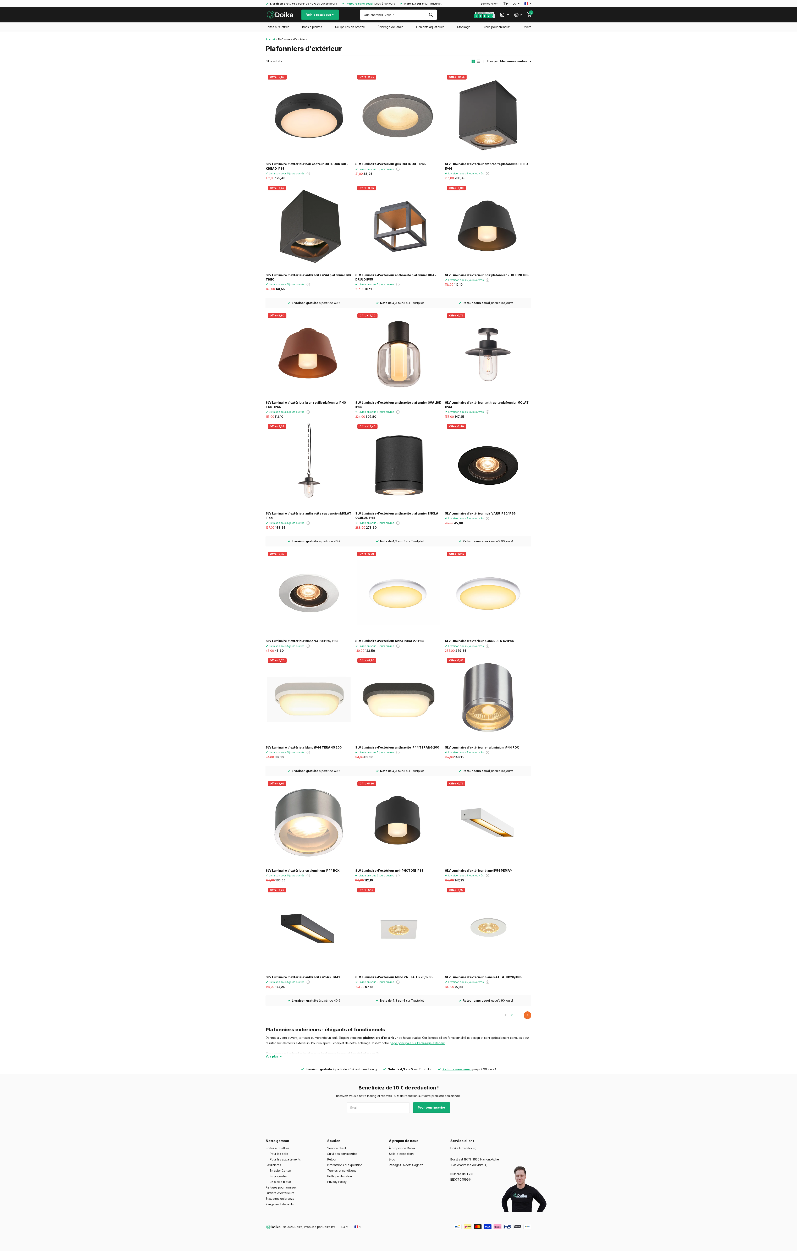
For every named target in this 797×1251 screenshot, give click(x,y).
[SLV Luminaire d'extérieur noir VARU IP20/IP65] (488, 465)
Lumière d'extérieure (280, 1193)
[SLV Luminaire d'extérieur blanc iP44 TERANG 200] (309, 699)
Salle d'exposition (401, 1153)
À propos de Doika (402, 1148)
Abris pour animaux (497, 27)
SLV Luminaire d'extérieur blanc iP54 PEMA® (478, 870)
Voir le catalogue (319, 14)
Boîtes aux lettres (277, 27)
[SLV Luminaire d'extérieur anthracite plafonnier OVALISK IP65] (398, 354)
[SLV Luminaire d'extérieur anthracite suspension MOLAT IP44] (309, 465)
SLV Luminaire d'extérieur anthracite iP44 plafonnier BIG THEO (308, 277)
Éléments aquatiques (430, 27)
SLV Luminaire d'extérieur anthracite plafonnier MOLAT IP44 (487, 405)
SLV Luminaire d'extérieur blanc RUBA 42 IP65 (479, 641)
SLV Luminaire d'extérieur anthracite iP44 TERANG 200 (397, 747)
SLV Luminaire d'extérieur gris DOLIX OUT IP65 (390, 164)
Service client (489, 3)
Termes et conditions (341, 1170)
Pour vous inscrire (432, 1107)
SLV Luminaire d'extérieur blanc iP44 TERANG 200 (304, 747)
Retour (331, 1159)
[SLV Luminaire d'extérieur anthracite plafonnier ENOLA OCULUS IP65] (398, 465)
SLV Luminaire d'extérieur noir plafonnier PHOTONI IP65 (487, 275)
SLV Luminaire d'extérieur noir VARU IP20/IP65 (480, 513)
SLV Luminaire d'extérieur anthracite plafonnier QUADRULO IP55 (395, 277)
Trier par (493, 61)
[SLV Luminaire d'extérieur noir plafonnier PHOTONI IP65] (488, 227)
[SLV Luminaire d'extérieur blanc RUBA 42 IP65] (488, 593)
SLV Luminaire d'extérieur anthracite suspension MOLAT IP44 (308, 516)
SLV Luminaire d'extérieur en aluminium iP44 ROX (482, 747)
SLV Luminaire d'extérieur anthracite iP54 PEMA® (303, 977)
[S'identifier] (518, 15)
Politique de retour (340, 1176)
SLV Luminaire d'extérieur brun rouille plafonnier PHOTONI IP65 (306, 405)
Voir (272, 1056)
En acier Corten (280, 1170)
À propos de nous (403, 1141)
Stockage (464, 27)
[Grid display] (473, 61)
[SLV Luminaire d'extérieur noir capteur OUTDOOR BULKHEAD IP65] (309, 116)
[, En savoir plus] (504, 15)
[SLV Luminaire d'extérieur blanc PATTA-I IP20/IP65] (398, 929)
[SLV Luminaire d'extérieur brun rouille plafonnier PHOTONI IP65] (309, 354)
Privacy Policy (337, 1182)
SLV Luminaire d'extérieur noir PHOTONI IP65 (389, 870)
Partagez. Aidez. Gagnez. (406, 1165)
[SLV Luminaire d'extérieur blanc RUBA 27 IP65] (398, 593)
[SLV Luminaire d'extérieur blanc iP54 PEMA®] (488, 822)
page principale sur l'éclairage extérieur (417, 1043)
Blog (392, 1159)
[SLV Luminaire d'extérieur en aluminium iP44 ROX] (488, 699)
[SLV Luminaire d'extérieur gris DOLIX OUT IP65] (398, 116)
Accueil (270, 39)
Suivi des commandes (342, 1153)
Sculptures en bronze (350, 27)
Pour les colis (279, 1153)
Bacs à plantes (312, 27)
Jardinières (273, 1165)
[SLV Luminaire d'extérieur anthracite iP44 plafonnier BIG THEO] (309, 227)
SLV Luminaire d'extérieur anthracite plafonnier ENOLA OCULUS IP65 (396, 516)
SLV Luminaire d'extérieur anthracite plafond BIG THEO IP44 (486, 166)
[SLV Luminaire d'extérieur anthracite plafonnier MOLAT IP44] (488, 354)
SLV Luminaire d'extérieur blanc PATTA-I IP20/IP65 (394, 977)
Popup (308, 173)
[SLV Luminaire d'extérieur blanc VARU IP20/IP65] (309, 593)
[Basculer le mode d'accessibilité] (505, 3)
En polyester (278, 1176)
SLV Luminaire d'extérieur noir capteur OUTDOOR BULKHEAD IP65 (307, 166)
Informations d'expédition (344, 1165)
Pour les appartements (285, 1159)
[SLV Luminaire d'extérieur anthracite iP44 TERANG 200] (398, 699)
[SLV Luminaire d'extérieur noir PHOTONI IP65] (398, 822)
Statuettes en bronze (280, 1198)
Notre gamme (277, 1141)
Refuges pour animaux (281, 1187)
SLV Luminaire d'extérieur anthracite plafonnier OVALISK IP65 (398, 405)
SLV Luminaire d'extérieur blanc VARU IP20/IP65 (302, 641)
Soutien (333, 1141)
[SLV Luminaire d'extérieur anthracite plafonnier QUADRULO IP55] (398, 227)
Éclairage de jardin (390, 27)
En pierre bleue (280, 1182)
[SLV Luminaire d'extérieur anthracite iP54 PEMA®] (309, 929)
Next (527, 1015)
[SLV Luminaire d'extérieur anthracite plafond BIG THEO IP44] (488, 116)
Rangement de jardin (280, 1204)
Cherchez (431, 15)
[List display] (478, 61)
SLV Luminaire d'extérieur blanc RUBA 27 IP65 (389, 641)
